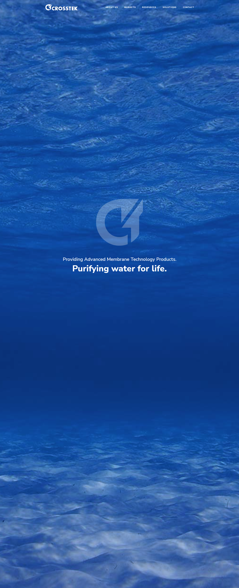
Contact (188, 7)
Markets (130, 7)
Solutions (169, 7)
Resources (149, 7)
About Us (112, 7)
